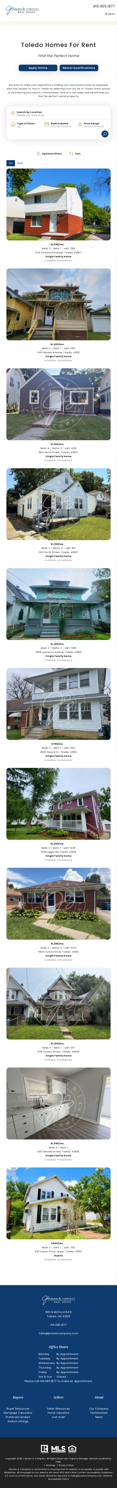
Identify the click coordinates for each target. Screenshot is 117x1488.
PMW (58, 1461)
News (99, 1417)
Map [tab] (20, 163)
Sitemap (50, 1465)
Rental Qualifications (79, 68)
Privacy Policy (66, 1465)
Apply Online (38, 68)
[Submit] (104, 133)
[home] (22, 10)
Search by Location (29, 112)
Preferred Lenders (18, 1417)
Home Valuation (58, 1413)
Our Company (99, 1408)
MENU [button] (111, 14)
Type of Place (26, 123)
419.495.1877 (104, 6)
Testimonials (99, 1413)
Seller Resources (58, 1408)
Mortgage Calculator (18, 1413)
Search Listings (18, 1421)
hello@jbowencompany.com (58, 1333)
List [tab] (11, 163)
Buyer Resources (18, 1408)
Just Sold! (58, 1417)
